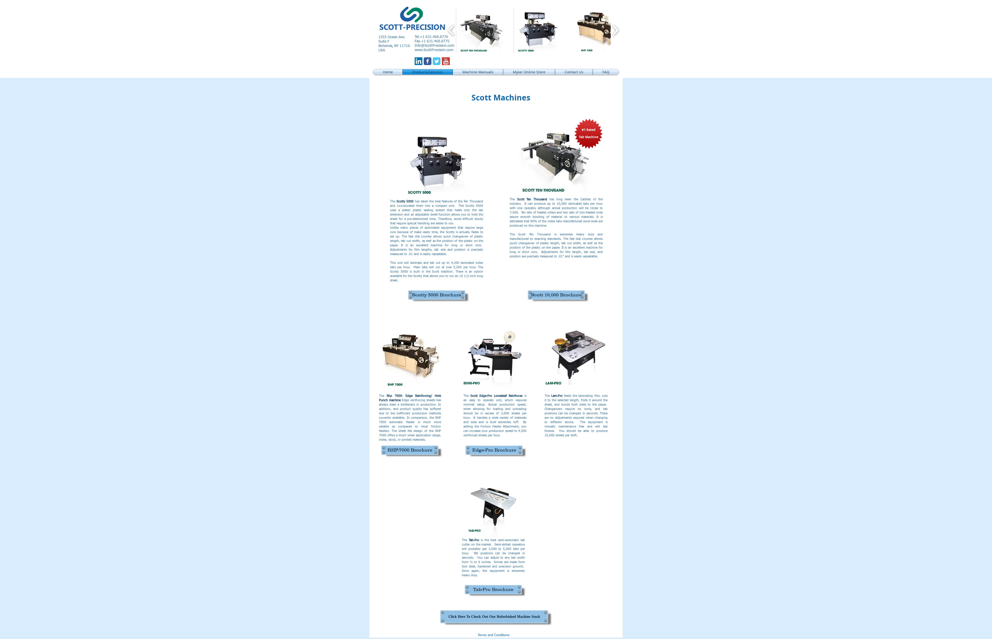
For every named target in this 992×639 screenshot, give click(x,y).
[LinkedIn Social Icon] (418, 61)
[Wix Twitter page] (436, 61)
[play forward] (615, 30)
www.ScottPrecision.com (434, 50)
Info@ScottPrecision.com (434, 46)
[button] (482, 30)
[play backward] (451, 30)
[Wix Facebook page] (427, 61)
